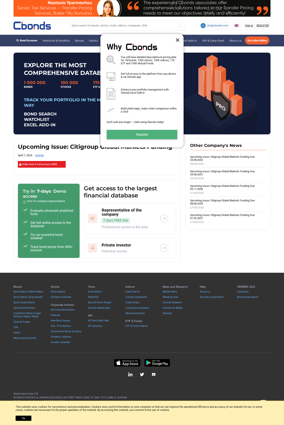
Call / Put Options (61, 326)
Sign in (249, 25)
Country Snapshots (136, 297)
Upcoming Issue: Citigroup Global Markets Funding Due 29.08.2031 (222, 175)
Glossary (167, 313)
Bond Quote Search (24, 302)
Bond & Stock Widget (99, 302)
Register (142, 134)
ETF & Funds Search (136, 326)
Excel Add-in (188, 40)
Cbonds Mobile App (99, 307)
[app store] (127, 363)
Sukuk (17, 332)
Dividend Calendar (61, 297)
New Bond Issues (60, 320)
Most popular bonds (25, 338)
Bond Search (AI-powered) (28, 297)
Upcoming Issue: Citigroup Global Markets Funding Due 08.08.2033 (222, 204)
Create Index (132, 302)
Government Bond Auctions (66, 331)
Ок (23, 418)
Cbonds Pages (22, 321)
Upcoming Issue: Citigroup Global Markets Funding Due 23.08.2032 (222, 160)
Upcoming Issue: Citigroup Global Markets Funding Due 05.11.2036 (222, 189)
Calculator (243, 291)
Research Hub (170, 297)
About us (235, 40)
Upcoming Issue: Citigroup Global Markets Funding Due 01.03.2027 (222, 218)
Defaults (55, 315)
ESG (16, 327)
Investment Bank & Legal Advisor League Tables (27, 315)
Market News (170, 291)
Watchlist (93, 297)
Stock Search (58, 291)
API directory (95, 326)
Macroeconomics (135, 313)
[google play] (157, 363)
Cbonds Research (172, 302)
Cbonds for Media (173, 307)
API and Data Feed (98, 320)
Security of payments (211, 297)
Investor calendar (60, 342)
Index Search (132, 291)
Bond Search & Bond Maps (28, 291)
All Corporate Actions (63, 309)
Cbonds (39, 155)
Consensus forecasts (137, 307)
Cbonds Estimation (24, 307)
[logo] (32, 26)
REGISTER (263, 25)
